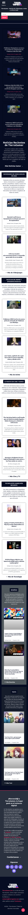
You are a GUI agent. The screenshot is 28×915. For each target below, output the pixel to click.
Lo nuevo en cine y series (14, 381)
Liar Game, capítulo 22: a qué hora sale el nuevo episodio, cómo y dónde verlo (14, 357)
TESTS (14, 692)
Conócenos (18, 901)
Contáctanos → (14, 857)
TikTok (13, 837)
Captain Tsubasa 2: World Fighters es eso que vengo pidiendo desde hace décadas (13, 635)
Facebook (8, 832)
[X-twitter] (12, 867)
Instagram (6, 837)
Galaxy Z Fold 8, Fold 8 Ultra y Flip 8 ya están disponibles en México (14, 524)
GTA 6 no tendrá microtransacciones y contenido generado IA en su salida (14, 255)
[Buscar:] (12, 14)
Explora (4, 5)
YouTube (18, 837)
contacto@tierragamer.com (10, 899)
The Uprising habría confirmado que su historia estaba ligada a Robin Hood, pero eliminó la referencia (14, 419)
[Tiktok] (20, 867)
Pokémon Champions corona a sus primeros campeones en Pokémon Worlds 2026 (14, 49)
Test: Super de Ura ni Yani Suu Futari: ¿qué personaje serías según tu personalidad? (14, 773)
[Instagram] (16, 867)
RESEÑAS (14, 590)
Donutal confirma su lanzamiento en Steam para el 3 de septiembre (14, 218)
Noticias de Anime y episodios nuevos (14, 280)
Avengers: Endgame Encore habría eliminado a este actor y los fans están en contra (14, 459)
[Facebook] (8, 867)
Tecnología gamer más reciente (14, 484)
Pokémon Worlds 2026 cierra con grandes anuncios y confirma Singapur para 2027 (14, 86)
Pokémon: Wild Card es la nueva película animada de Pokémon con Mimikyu (14, 124)
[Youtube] (14, 871)
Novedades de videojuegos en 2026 (14, 175)
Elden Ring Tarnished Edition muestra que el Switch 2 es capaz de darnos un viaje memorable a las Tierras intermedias (14, 672)
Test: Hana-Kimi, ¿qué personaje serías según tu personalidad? (13, 737)
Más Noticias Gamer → (14, 166)
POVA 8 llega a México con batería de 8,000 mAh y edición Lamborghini (14, 561)
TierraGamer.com (7, 890)
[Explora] (3, 2)
